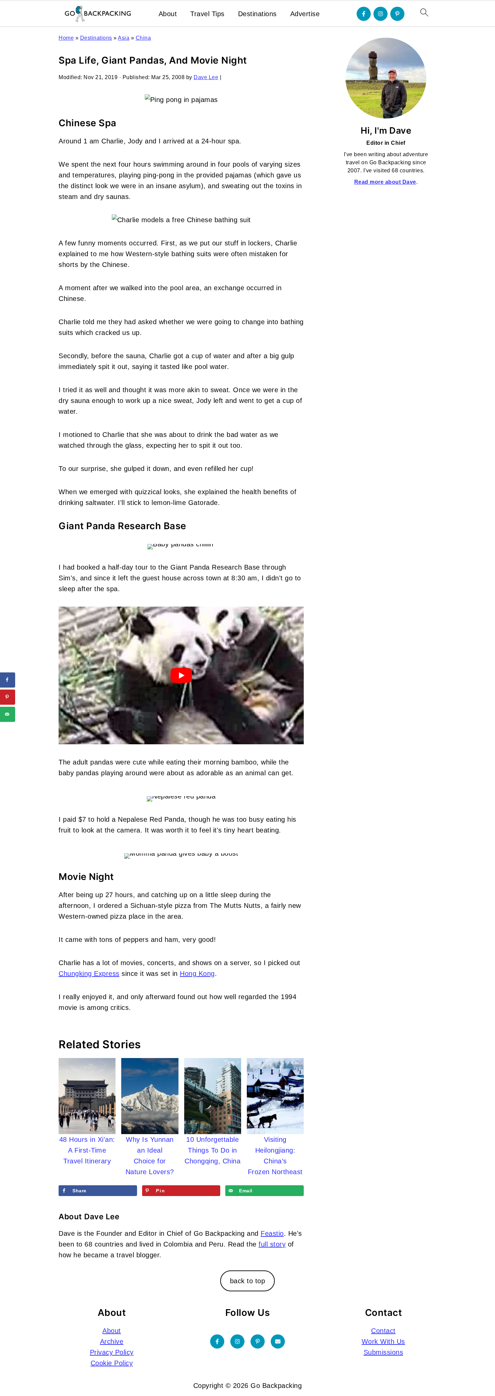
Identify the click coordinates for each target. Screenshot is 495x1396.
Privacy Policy (112, 1352)
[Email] (278, 1341)
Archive (112, 1341)
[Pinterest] (397, 14)
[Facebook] (364, 14)
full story (272, 1244)
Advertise (305, 14)
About (168, 14)
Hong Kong (197, 973)
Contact (383, 1330)
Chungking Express (89, 973)
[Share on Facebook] (7, 679)
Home (66, 38)
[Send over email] (7, 714)
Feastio (272, 1233)
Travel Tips (207, 14)
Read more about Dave (385, 182)
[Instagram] (380, 14)
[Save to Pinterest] (7, 697)
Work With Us (383, 1341)
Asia (123, 38)
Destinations (257, 14)
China (143, 38)
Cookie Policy (112, 1363)
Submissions (383, 1352)
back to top (247, 1281)
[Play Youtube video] (181, 675)
